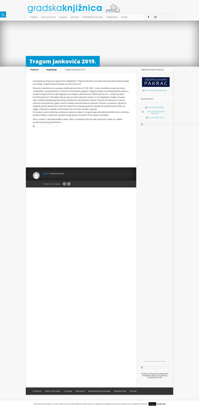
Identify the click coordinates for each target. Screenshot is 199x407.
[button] (3, 14)
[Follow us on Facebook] (148, 17)
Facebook (69, 184)
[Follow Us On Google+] (155, 17)
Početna (34, 70)
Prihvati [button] (152, 404)
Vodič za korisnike (48, 17)
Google (64, 184)
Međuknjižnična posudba (92, 17)
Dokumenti (74, 17)
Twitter (73, 184)
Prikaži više (161, 404)
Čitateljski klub (111, 17)
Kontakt (124, 17)
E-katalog (63, 17)
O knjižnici (34, 17)
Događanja (51, 70)
